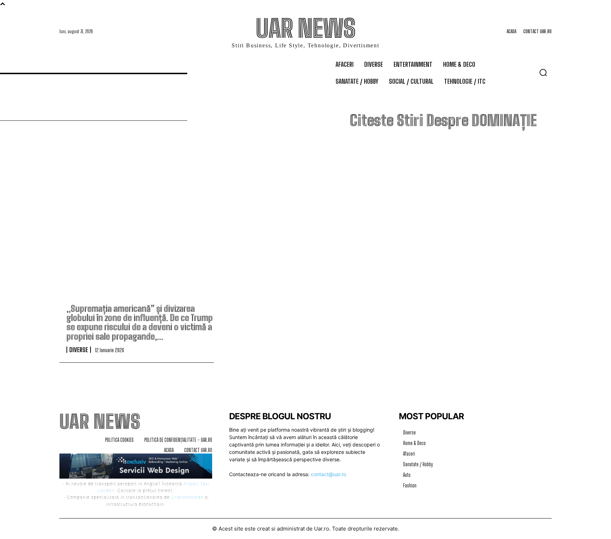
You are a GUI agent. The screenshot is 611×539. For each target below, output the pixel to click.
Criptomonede (187, 497)
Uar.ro (321, 528)
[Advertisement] (305, 225)
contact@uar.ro (328, 474)
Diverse (78, 349)
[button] (543, 72)
